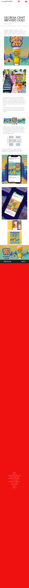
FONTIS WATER (14, 483)
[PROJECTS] (19, 474)
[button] (26, 1)
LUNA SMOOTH (14, 484)
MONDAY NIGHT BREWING (14, 475)
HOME (14, 472)
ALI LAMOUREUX (7, 1)
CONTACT (14, 487)
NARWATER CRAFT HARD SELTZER (14, 478)
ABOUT (14, 486)
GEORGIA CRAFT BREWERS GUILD (14, 481)
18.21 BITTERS (14, 480)
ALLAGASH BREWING (14, 477)
